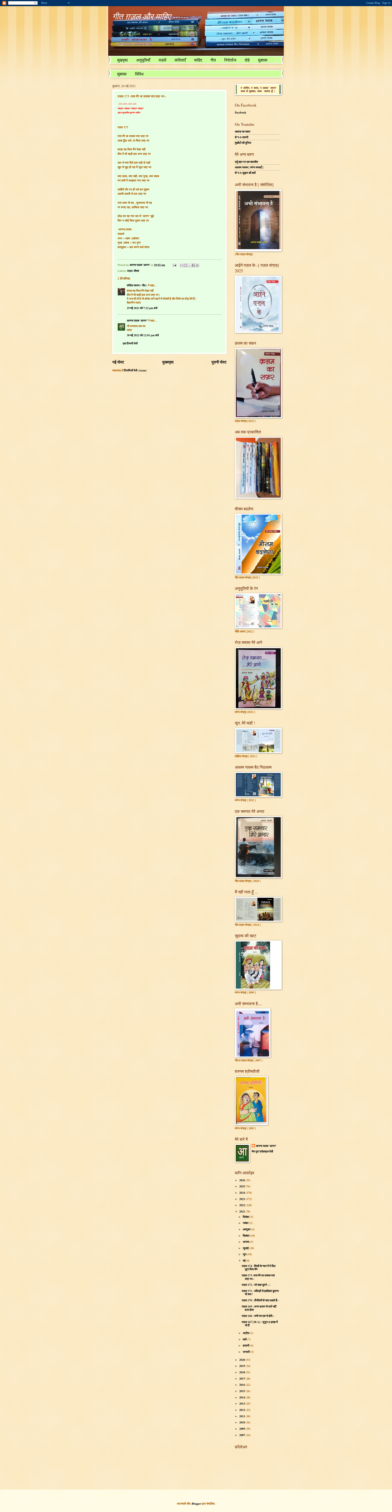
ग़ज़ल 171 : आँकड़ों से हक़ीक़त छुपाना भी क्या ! (260, 1292)
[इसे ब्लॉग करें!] (186, 265)
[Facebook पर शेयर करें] (193, 265)
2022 (242, 1205)
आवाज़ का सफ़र (242, 131)
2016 (242, 1385)
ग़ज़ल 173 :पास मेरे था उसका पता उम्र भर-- (258, 1277)
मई (244, 1261)
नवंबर (246, 1223)
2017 (242, 1379)
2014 (242, 1397)
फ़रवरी (246, 1345)
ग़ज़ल (130, 271)
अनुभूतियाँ (143, 60)
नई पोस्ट (118, 362)
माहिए (198, 60)
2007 (242, 1435)
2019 (242, 1366)
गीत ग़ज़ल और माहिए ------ (150, 16)
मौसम (136, 271)
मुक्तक (262, 60)
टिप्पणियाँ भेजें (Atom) (135, 370)
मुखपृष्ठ (122, 60)
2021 (242, 1211)
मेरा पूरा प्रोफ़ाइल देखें (262, 1151)
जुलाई (246, 1248)
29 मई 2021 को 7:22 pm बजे (142, 308)
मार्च (245, 1339)
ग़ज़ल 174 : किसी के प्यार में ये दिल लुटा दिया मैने (258, 1267)
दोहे (247, 60)
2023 (242, 1199)
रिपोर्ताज (230, 60)
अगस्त (246, 1242)
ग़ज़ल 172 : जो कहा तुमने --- (256, 1285)
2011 (242, 1416)
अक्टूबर (247, 1229)
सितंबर (246, 1236)
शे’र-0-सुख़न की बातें (245, 173)
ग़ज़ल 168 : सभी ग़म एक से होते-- (258, 1316)
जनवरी (246, 1352)
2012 (242, 1410)
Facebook (240, 112)
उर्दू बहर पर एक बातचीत (246, 162)
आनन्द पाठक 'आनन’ (137, 320)
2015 (242, 1391)
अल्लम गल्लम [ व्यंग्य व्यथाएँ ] (249, 167)
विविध (139, 74)
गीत (213, 60)
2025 (242, 1186)
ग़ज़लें (162, 60)
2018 (242, 1372)
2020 (242, 1360)
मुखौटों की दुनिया (243, 143)
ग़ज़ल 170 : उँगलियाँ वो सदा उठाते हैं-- (260, 1300)
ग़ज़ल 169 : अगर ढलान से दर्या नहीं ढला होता (259, 1308)
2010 (242, 1422)
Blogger (196, 1504)
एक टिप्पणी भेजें (130, 343)
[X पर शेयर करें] (189, 265)
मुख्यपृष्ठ (168, 362)
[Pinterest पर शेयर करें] (197, 265)
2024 (242, 1193)
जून (245, 1254)
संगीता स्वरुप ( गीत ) (137, 285)
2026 (242, 1180)
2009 (242, 1429)
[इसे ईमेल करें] (182, 265)
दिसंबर (246, 1217)
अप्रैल (246, 1333)
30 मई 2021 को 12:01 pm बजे (143, 335)
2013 (242, 1404)
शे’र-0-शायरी (241, 137)
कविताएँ (180, 60)
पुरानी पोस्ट (219, 362)
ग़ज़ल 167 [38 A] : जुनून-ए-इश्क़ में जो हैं (260, 1324)
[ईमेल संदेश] (174, 265)
